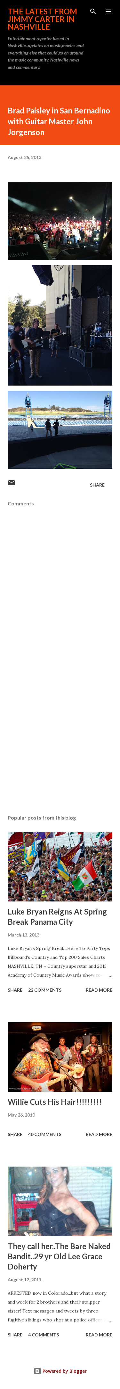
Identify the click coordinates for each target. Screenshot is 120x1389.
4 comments (43, 1334)
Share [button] (97, 485)
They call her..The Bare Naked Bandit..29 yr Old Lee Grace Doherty (59, 1256)
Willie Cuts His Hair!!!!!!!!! (55, 1101)
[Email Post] (11, 485)
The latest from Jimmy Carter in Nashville (42, 19)
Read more (99, 990)
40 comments (44, 1134)
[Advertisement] (60, 734)
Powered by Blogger (64, 1371)
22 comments (44, 990)
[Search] (93, 11)
